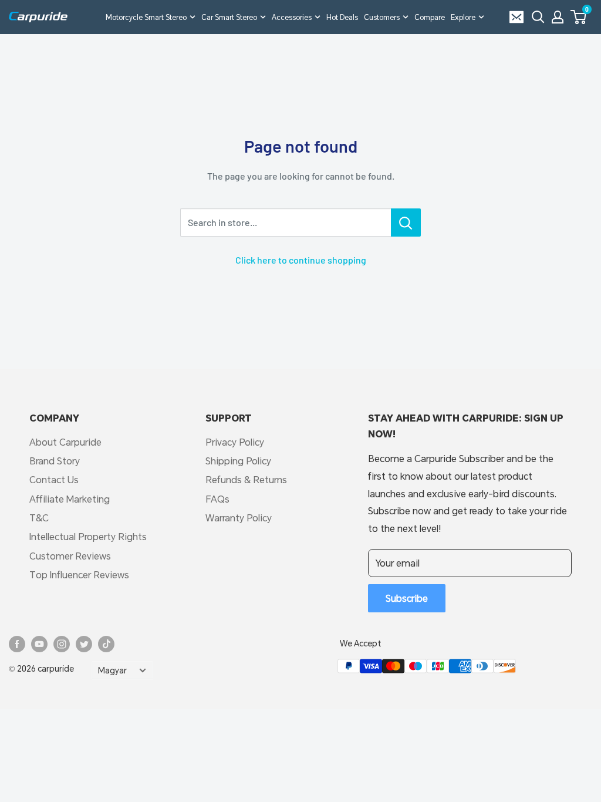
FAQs (217, 499)
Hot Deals (342, 17)
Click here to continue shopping (300, 259)
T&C (39, 517)
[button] (578, 17)
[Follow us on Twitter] (84, 644)
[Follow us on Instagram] (61, 644)
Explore (463, 17)
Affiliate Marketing (69, 499)
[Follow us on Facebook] (17, 644)
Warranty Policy (238, 517)
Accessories (292, 17)
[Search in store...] (406, 222)
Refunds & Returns (246, 479)
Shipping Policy (238, 460)
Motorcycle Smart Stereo (146, 17)
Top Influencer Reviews (79, 574)
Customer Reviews (70, 556)
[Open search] (538, 17)
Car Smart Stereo (229, 17)
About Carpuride (65, 442)
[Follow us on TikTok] (106, 644)
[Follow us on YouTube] (39, 644)
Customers (382, 17)
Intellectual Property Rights (88, 536)
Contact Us (54, 479)
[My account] (557, 17)
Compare (429, 17)
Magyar (112, 670)
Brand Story (54, 460)
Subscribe (407, 598)
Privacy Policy (234, 442)
